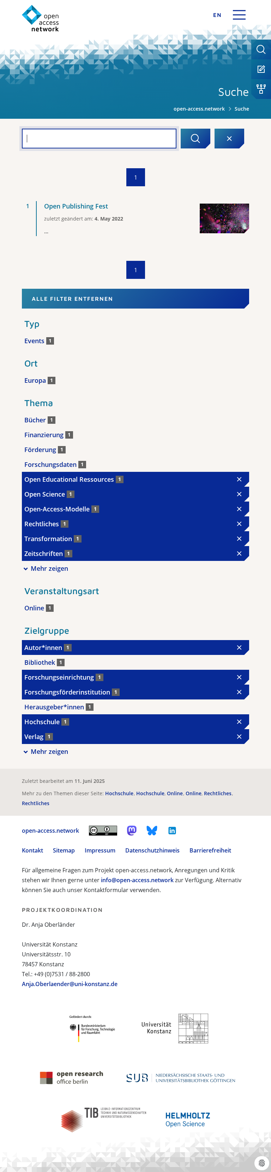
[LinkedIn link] (172, 830)
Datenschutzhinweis (152, 850)
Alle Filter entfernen (72, 298)
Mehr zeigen (49, 568)
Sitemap (64, 850)
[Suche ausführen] (195, 138)
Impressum (100, 850)
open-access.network (199, 108)
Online (175, 793)
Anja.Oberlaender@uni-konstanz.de (70, 984)
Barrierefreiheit (210, 850)
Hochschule (120, 793)
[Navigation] (239, 15)
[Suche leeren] (229, 138)
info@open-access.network (137, 880)
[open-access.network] (40, 18)
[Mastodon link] (132, 830)
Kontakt (32, 850)
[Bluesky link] (152, 830)
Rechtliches (218, 793)
